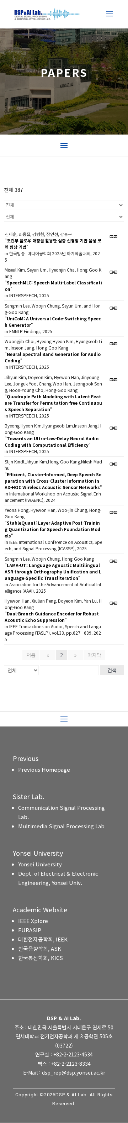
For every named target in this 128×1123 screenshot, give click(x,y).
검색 (112, 670)
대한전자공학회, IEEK (43, 939)
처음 (31, 654)
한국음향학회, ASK (39, 948)
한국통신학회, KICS (40, 957)
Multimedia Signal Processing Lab (61, 826)
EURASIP (29, 930)
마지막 (94, 654)
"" (53, 243)
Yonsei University (40, 864)
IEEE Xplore (33, 920)
